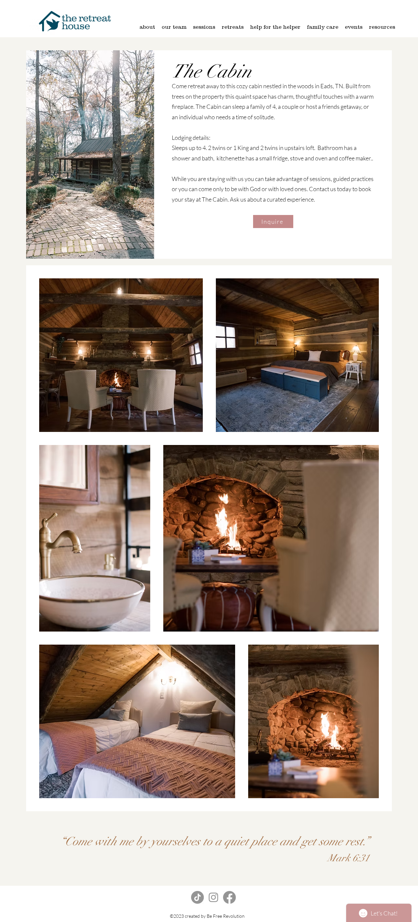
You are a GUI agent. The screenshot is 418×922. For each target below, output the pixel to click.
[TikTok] (197, 897)
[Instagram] (213, 897)
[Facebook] (229, 897)
